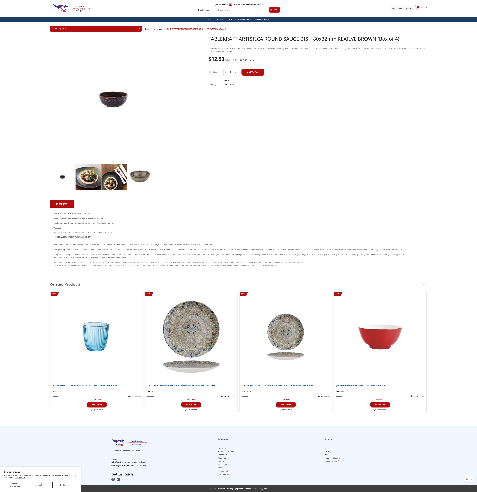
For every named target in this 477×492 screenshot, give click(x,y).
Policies (221, 468)
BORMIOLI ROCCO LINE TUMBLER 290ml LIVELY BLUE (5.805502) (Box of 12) (85, 385)
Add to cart (97, 405)
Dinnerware (158, 29)
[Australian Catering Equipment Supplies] (72, 8)
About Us (222, 458)
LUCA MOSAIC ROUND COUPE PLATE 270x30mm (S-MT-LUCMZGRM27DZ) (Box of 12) (183, 385)
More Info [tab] (62, 203)
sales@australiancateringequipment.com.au (248, 4)
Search (221, 461)
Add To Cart (252, 72)
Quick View (98, 410)
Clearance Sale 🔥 (332, 461)
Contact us (222, 455)
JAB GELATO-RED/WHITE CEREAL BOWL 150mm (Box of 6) (360, 385)
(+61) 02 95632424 (222, 4)
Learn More (20, 477)
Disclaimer (222, 448)
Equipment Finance (226, 451)
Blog (326, 455)
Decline (63, 485)
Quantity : (213, 72)
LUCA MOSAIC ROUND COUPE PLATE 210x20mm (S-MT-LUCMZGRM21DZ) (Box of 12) (278, 385)
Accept (39, 485)
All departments (62, 28)
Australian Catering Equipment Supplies (233, 488)
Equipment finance (332, 458)
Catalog (328, 451)
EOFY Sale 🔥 (223, 474)
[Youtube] (118, 479)
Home (146, 29)
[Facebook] (113, 479)
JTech (265, 488)
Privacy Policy (223, 471)
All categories (223, 464)
